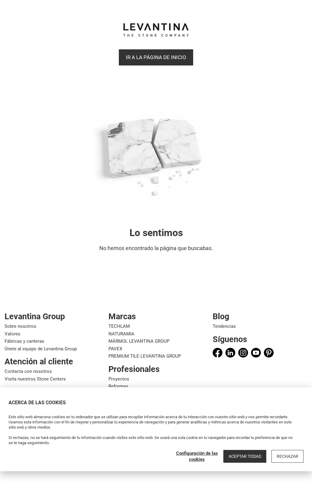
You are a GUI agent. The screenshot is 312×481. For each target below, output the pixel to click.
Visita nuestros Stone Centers (35, 379)
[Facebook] (217, 353)
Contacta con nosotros (28, 371)
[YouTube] (256, 353)
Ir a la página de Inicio (156, 57)
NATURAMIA (121, 334)
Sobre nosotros (20, 326)
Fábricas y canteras (24, 341)
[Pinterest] (269, 353)
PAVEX (115, 349)
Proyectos (118, 379)
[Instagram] (243, 353)
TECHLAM (119, 326)
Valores (12, 334)
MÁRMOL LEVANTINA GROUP (138, 341)
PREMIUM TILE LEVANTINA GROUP (144, 356)
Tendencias (224, 326)
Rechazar (287, 456)
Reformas (118, 386)
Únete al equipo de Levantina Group (41, 349)
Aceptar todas (245, 456)
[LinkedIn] (230, 353)
